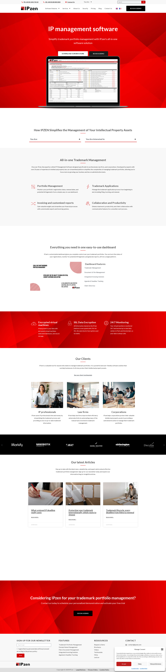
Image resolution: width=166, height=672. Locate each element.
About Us (76, 8)
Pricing (93, 8)
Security (85, 8)
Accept (124, 664)
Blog (100, 8)
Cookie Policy (135, 668)
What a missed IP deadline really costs (43, 511)
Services (65, 8)
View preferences (155, 664)
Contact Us (108, 8)
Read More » (35, 517)
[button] (162, 649)
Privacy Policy (93, 670)
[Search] (143, 2)
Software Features (51, 8)
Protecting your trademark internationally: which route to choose (82, 512)
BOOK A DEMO (98, 53)
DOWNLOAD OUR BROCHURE (73, 53)
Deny (140, 664)
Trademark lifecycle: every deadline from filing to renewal (120, 511)
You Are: (86, 2)
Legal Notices (81, 670)
